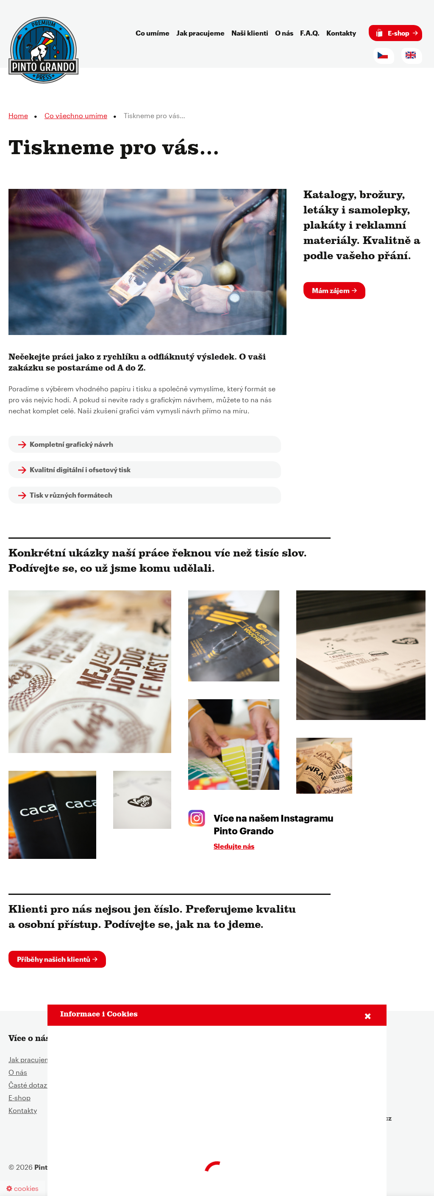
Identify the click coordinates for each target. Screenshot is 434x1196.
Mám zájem (331, 290)
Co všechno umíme (76, 115)
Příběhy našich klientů (53, 959)
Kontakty (341, 33)
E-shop (398, 33)
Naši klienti (249, 33)
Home (18, 115)
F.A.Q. (310, 33)
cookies (25, 1188)
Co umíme (153, 33)
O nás (284, 33)
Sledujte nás (234, 846)
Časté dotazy (29, 1085)
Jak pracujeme (200, 33)
